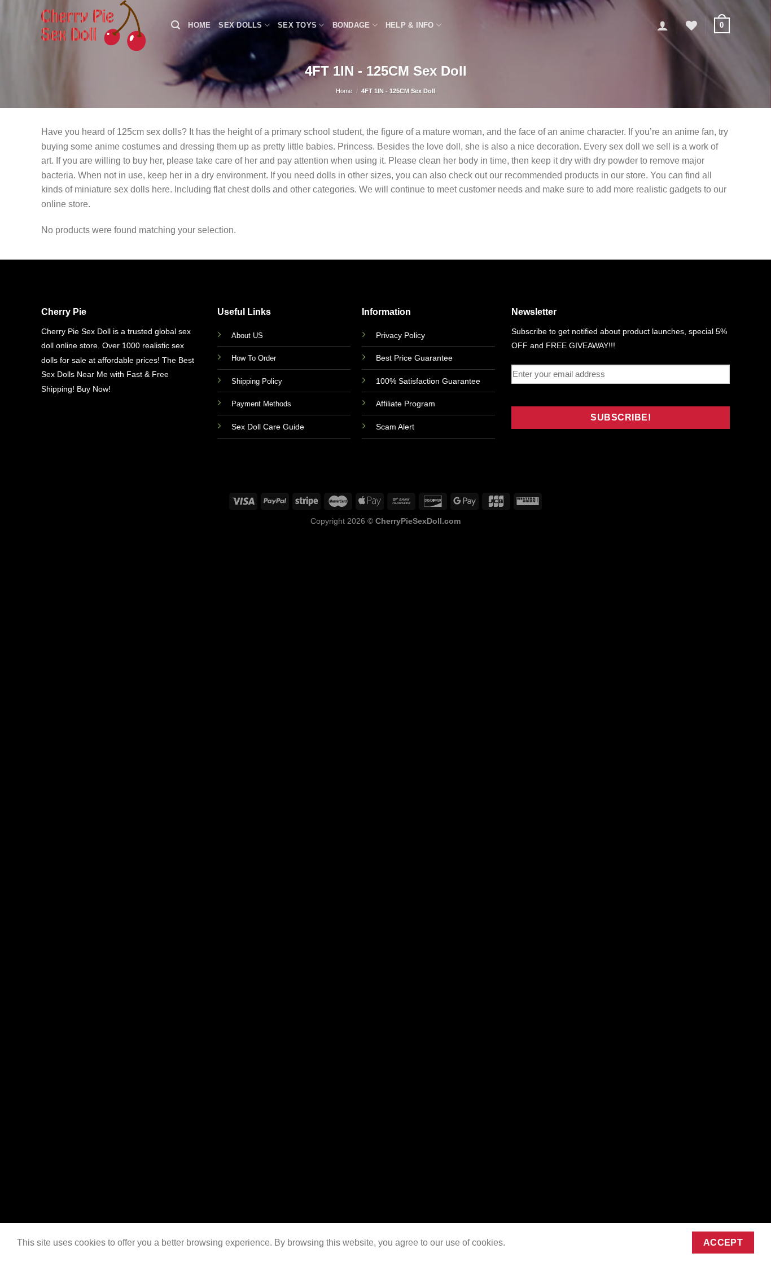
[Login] (662, 25)
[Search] (175, 25)
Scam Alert (395, 426)
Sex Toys (297, 25)
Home (199, 25)
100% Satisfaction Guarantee (428, 380)
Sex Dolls (240, 25)
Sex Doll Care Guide (267, 426)
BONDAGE (351, 25)
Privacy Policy (400, 335)
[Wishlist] (691, 25)
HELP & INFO (410, 25)
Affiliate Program (405, 403)
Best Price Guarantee (414, 357)
